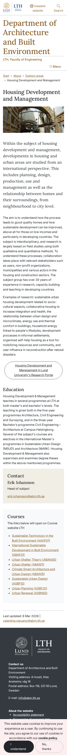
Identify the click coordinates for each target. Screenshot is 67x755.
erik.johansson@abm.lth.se (25, 496)
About (17, 76)
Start (6, 76)
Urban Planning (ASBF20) (29, 588)
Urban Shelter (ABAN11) (28, 564)
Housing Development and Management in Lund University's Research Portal (33, 370)
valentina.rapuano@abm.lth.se (24, 621)
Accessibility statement (28, 715)
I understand (18, 746)
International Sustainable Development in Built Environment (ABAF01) (35, 550)
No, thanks (46, 746)
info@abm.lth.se (29, 698)
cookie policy (47, 738)
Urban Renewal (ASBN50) (29, 593)
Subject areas (34, 76)
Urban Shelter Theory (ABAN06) (34, 559)
